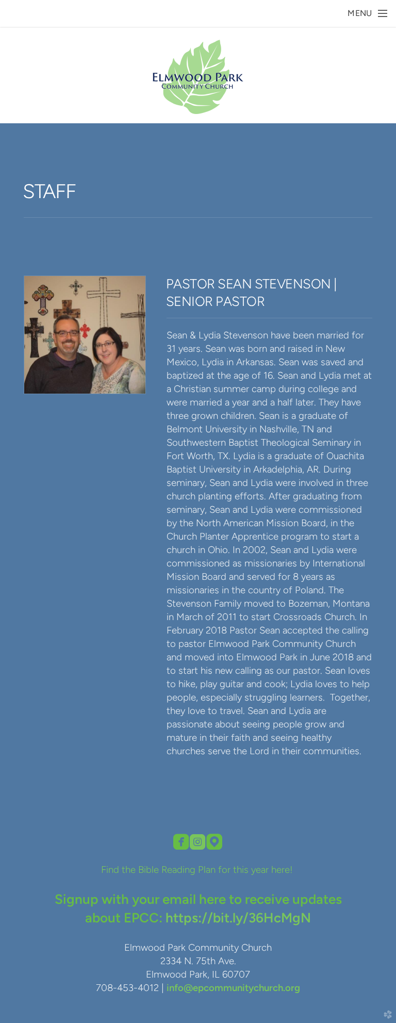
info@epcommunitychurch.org (233, 988)
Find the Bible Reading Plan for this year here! (198, 869)
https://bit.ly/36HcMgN (238, 918)
